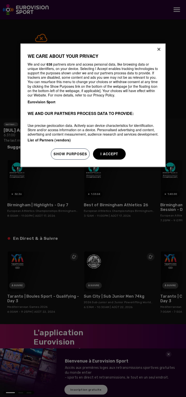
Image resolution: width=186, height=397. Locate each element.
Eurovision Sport (41, 101)
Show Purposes (70, 153)
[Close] (159, 49)
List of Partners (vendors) (49, 140)
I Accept (109, 153)
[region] (93, 105)
